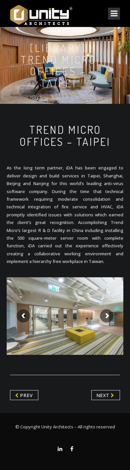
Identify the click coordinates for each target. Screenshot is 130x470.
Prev (26, 395)
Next (103, 395)
